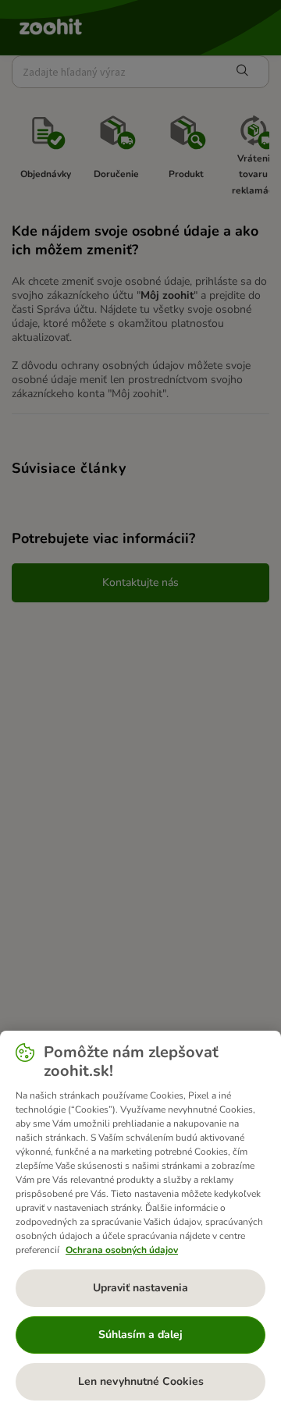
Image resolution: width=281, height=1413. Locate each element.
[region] (140, 1222)
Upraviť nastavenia (140, 1287)
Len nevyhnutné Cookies (141, 1381)
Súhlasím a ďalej (140, 1334)
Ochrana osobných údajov (122, 1250)
